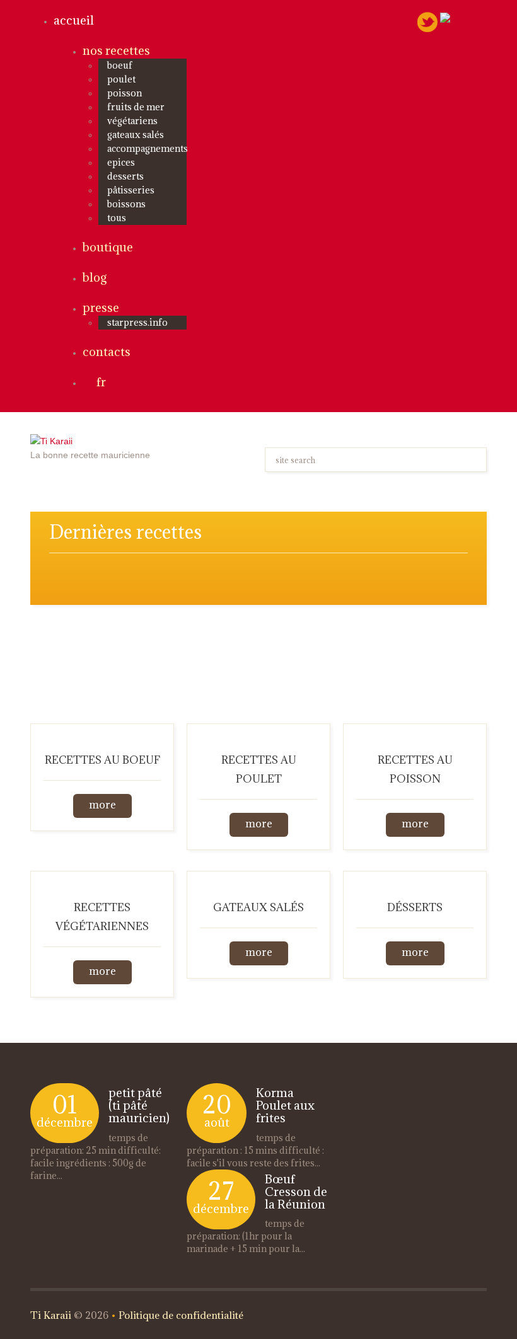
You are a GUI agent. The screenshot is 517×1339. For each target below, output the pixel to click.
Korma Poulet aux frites (285, 1105)
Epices (121, 162)
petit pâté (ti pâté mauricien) (139, 1105)
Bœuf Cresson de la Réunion (296, 1191)
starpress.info (137, 322)
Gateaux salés (135, 135)
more (102, 805)
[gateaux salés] (258, 878)
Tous (116, 218)
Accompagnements (147, 148)
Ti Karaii (50, 1315)
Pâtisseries (130, 190)
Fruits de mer (136, 107)
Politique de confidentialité (181, 1315)
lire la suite (69, 1175)
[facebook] (463, 19)
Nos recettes (116, 50)
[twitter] (427, 21)
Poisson (124, 93)
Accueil (74, 20)
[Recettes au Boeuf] (102, 731)
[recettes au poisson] (415, 731)
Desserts (125, 176)
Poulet (121, 79)
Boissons (126, 204)
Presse (101, 307)
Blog (95, 277)
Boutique (108, 247)
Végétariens (132, 121)
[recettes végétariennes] (102, 878)
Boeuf (119, 65)
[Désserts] (415, 878)
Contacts (107, 351)
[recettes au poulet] (258, 731)
